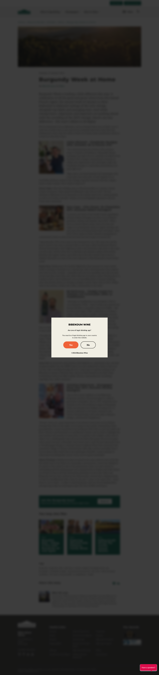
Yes (71, 345)
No (88, 345)
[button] (148, 667)
